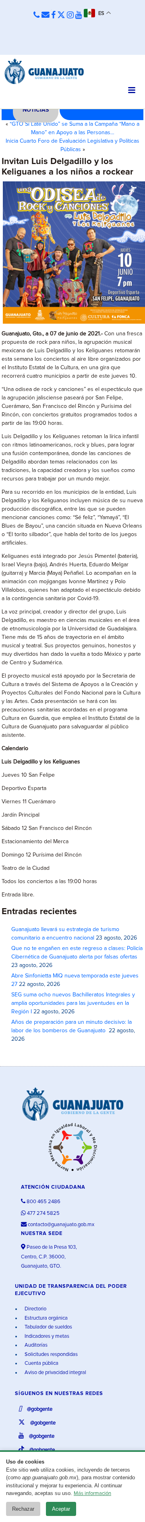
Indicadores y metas (46, 1336)
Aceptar (61, 1509)
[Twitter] (61, 15)
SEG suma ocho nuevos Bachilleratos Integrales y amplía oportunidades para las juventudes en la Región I (73, 1003)
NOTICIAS (36, 110)
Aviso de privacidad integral (54, 1372)
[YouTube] (78, 15)
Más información (92, 1493)
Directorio (34, 1309)
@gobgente (39, 1409)
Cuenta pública (40, 1363)
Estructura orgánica (45, 1318)
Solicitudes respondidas (50, 1354)
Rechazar (23, 1509)
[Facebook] (53, 15)
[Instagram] (70, 15)
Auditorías (35, 1345)
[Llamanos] (36, 15)
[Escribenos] (45, 15)
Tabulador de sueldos (47, 1327)
